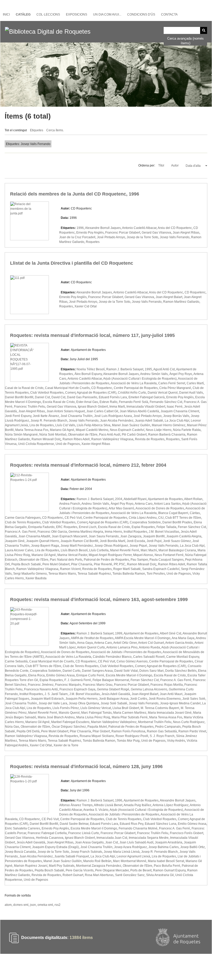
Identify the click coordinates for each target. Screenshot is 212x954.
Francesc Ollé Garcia (52, 531)
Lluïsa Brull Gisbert (125, 708)
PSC (122, 564)
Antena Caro (144, 503)
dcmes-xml (20, 905)
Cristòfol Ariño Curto (132, 392)
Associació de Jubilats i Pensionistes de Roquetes (126, 652)
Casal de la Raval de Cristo (24, 388)
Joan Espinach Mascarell (69, 536)
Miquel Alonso (143, 555)
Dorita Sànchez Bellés (180, 671)
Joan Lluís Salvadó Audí (136, 842)
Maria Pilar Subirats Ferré (130, 717)
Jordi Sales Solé (193, 698)
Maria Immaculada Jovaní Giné (170, 712)
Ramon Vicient (70, 569)
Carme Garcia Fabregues (23, 517)
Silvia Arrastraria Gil (160, 875)
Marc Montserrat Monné (129, 861)
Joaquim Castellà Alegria (183, 536)
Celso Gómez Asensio (132, 661)
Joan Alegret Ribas (186, 232)
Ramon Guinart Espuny (169, 870)
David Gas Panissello (82, 397)
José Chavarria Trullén (76, 416)
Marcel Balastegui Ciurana (177, 550)
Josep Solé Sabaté (114, 703)
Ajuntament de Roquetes (165, 499)
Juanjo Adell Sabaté (149, 420)
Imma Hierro (113, 531)
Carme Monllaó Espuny (182, 657)
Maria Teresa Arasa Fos (31, 430)
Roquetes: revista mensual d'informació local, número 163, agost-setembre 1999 (99, 599)
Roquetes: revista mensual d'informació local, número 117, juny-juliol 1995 (92, 335)
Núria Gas (12, 726)
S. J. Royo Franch (162, 736)
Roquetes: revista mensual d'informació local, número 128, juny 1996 (86, 766)
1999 (118, 633)
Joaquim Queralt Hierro (42, 541)
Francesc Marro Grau (97, 684)
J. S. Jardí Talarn (56, 694)
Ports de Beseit (141, 870)
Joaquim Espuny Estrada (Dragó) (55, 847)
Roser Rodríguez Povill (132, 736)
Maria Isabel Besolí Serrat (166, 861)
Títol (161, 165)
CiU (161, 517)
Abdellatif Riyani (135, 499)
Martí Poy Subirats (61, 866)
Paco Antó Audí (109, 434)
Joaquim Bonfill (154, 536)
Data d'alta (193, 166)
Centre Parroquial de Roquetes (136, 388)
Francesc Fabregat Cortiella (47, 833)
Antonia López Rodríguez (170, 805)
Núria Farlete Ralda (187, 430)
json (33, 905)
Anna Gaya (85, 643)
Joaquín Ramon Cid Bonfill (79, 541)
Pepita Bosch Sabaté (26, 564)
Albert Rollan (193, 499)
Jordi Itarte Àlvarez (46, 416)
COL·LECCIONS (48, 14)
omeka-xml (45, 905)
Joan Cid (111, 842)
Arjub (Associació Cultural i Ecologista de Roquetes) (140, 378)
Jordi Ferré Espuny (18, 416)
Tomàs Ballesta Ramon (128, 573)
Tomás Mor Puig (128, 740)
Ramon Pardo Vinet (192, 731)
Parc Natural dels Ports (66, 559)
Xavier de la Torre (66, 745)
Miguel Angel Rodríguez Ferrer (110, 555)
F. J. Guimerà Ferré (77, 680)
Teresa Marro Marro (62, 573)
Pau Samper (139, 559)
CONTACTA (169, 14)
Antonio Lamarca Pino (122, 647)
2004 (118, 499)
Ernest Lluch (87, 527)
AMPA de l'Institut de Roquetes (92, 638)
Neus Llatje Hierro (158, 430)
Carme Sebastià (16, 661)
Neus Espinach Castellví (127, 430)
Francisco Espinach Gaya (77, 689)
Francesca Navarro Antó (41, 689)
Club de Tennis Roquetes (23, 522)
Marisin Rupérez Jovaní (30, 866)
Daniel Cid (42, 397)
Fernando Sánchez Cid (166, 402)
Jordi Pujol (154, 541)
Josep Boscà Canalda (20, 852)
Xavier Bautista (36, 578)
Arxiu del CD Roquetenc (175, 228)
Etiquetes (36, 130)
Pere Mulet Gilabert (56, 564)
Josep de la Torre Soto (142, 237)
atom (8, 905)
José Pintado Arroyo (111, 237)
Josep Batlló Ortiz (192, 847)
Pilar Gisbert (101, 731)
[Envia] (203, 30)
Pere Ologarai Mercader (112, 870)
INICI (6, 14)
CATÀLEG (23, 14)
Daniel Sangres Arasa (97, 671)
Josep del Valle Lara (53, 703)
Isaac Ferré (175, 406)
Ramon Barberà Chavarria (166, 434)
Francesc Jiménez (41, 684)
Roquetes (93, 242)
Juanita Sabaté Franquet (71, 856)
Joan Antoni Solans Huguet (66, 411)
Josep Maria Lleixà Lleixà (122, 852)
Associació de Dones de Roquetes (159, 508)
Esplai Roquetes (143, 527)
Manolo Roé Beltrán (97, 861)
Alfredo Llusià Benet (108, 805)
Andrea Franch (69, 503)
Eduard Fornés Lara (113, 397)
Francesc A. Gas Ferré (20, 531)
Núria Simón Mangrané (21, 434)
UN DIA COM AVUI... (107, 14)
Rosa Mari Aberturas (99, 875)
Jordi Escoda (136, 541)
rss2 (57, 905)
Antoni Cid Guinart (151, 643)
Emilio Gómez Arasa (60, 675)
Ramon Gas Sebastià (162, 731)
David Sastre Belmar (74, 824)
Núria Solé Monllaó (52, 434)
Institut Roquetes (135, 531)
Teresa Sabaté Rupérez (94, 573)
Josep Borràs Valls (176, 416)
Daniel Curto (71, 671)
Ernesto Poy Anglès (90, 232)
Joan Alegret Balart (169, 297)
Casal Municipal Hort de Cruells (67, 388)
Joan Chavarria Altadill (34, 536)
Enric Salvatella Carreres (22, 828)
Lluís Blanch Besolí (74, 550)
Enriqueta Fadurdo (41, 527)
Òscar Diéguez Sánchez (69, 726)
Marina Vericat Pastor (72, 555)
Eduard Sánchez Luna (160, 824)
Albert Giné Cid (170, 633)
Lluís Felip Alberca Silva (93, 425)
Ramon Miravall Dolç (46, 439)
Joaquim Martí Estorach (47, 698)
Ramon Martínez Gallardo (181, 301)
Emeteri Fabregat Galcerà (146, 397)
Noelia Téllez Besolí (91, 369)
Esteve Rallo (108, 402)
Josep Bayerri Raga (45, 545)
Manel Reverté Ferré (124, 550)
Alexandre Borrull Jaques (103, 228)
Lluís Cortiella (99, 550)
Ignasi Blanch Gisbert (93, 406)
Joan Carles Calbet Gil (102, 411)
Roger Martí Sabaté (127, 569)
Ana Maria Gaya (183, 638)
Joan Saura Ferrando (104, 536)
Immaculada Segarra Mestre (149, 838)
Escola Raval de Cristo (59, 402)
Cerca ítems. (55, 130)
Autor (175, 165)
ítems (81, 937)
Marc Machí (149, 550)
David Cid (58, 397)
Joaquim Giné (15, 541)
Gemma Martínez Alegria (86, 531)
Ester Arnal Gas (87, 402)
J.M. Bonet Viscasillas (164, 531)
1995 (148, 369)
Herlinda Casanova (49, 838)
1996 (80, 228)
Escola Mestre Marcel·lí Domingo (129, 675)
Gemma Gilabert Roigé (113, 689)
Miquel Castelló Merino (92, 430)
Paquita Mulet (97, 726)
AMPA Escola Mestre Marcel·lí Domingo (142, 638)
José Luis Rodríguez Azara (113, 416)
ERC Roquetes (66, 527)
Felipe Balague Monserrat (111, 680)
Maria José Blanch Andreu (56, 717)
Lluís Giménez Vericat (95, 708)
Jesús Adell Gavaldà (115, 694)
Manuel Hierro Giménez (168, 425)
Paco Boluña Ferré (167, 866)
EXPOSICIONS (76, 14)
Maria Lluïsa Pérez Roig (93, 717)
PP (115, 564)
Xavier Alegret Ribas (95, 444)
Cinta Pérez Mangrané (175, 388)
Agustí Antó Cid (164, 369)
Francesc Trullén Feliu (29, 406)
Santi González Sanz (130, 875)
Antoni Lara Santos (167, 503)
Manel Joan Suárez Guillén (131, 425)
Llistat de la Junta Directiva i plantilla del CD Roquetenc (71, 263)
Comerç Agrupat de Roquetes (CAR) (90, 392)
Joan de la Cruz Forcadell (77, 237)
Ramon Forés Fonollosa (128, 731)
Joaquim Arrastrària (168, 842)
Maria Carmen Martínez (129, 712)
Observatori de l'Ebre (82, 434)
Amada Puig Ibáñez (137, 805)
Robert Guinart (73, 875)
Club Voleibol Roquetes (47, 392)
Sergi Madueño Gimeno (30, 573)
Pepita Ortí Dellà (28, 731)
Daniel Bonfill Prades (177, 522)
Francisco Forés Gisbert (186, 833)
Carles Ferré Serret (171, 383)
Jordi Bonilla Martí (112, 541)
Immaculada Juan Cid (111, 838)
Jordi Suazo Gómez (177, 541)
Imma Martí (117, 406)
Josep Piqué (138, 545)
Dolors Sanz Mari (151, 671)
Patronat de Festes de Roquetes (106, 559)
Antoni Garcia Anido (179, 643)
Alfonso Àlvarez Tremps (76, 805)
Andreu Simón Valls (154, 374)
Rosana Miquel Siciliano (97, 736)
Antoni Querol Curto (91, 647)
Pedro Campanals (168, 726)
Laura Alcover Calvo (19, 550)
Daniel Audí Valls (191, 392)
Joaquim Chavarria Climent (180, 411)
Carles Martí (195, 383)
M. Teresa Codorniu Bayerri (160, 708)
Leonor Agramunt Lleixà (133, 856)
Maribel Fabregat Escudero (70, 722)
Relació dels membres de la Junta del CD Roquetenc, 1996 (74, 194)
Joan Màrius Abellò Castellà (139, 411)
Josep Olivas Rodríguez (111, 545)
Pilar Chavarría (81, 564)
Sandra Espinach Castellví (160, 569)
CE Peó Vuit (73, 517)
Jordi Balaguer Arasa (113, 698)
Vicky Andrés (176, 740)
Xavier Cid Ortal (85, 306)
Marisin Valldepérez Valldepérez (114, 722)
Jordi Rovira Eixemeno (165, 698)
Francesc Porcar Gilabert (122, 232)
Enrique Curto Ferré (90, 675)
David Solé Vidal (126, 671)
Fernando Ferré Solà (133, 402)
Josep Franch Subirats (86, 852)
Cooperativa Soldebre (145, 522)
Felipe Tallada (166, 527)
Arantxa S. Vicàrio (95, 810)
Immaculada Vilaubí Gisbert (145, 406)
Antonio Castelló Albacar (139, 228)
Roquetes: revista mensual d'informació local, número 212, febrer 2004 (88, 465)
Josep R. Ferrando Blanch (49, 420)
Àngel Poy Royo (180, 374)
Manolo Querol (69, 712)
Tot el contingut (16, 130)
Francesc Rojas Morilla (166, 684)
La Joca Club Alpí (177, 420)
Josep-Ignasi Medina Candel (180, 703)
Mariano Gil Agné (62, 430)
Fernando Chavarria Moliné (138, 828)
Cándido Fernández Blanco (112, 657)
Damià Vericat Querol (163, 392)
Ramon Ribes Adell (76, 439)
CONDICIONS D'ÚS (141, 14)
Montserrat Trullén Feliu (154, 722)
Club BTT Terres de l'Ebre (183, 517)
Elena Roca (36, 675)
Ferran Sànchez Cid (192, 527)
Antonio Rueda (149, 647)
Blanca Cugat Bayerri (173, 513)
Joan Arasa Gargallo (89, 842)
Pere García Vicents (80, 870)
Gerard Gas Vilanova (156, 232)
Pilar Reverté (103, 564)
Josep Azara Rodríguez (130, 847)
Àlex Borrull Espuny (88, 374)
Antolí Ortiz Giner (125, 643)
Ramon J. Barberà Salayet (124, 369)
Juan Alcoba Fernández (116, 420)
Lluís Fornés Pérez (65, 708)
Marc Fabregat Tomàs (96, 712)
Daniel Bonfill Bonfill (19, 397)
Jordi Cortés (138, 698)
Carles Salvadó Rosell (149, 657)
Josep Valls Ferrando (175, 237)
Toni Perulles (156, 573)
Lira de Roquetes (41, 425)
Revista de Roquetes (149, 439)
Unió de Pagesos (68, 444)
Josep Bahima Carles (163, 847)
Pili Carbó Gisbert (134, 434)
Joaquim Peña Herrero (81, 698)
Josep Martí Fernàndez (76, 545)
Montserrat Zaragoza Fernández (98, 866)
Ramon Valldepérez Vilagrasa (112, 439)
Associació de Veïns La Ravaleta (134, 383)
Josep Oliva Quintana (84, 703)
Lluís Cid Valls (65, 425)
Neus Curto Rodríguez (189, 722)
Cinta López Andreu (143, 517)
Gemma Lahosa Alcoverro (149, 689)
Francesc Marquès (68, 684)
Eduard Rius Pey (131, 824)
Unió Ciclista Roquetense (36, 444)
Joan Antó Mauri (171, 694)
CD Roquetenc (195, 292)
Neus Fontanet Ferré (169, 555)
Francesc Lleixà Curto (83, 833)
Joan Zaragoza (130, 536)
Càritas (195, 513)
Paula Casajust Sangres (166, 559)
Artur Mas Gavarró (121, 508)
